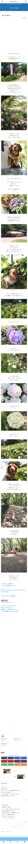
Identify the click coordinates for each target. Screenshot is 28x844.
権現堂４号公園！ (17, 738)
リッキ (3, 804)
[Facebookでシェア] (5, 528)
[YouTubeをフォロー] (7, 761)
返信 (25, 799)
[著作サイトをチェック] (7, 758)
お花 (3, 752)
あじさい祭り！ (4, 738)
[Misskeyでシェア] (23, 524)
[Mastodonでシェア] (11, 524)
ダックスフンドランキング (6, 602)
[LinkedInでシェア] (17, 531)
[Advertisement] (14, 33)
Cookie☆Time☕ (14, 1)
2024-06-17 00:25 (4, 788)
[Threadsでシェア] (11, 528)
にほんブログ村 (4, 591)
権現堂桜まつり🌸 (5, 743)
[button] (25, 427)
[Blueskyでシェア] (17, 524)
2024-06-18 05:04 (5, 805)
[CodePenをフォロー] (20, 761)
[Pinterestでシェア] (11, 531)
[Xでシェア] (5, 524)
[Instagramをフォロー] (20, 758)
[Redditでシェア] (17, 528)
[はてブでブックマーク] (23, 528)
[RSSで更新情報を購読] (20, 764)
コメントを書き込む (14, 826)
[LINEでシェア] (5, 531)
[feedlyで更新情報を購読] (7, 764)
